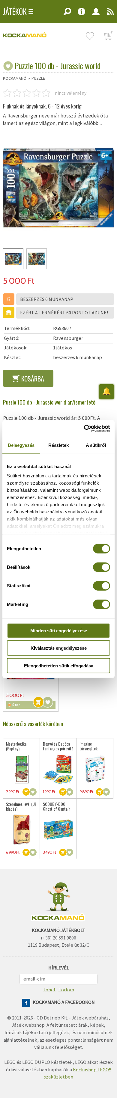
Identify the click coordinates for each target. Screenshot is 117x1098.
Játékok (15, 11)
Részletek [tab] (58, 444)
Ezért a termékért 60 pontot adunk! (64, 313)
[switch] (101, 567)
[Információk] (81, 13)
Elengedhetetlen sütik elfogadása (58, 665)
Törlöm (66, 990)
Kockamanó (14, 78)
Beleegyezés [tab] (21, 444)
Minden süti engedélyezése (58, 630)
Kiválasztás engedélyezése (59, 648)
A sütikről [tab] (96, 444)
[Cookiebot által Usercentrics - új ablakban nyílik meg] (84, 428)
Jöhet (49, 990)
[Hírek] (109, 13)
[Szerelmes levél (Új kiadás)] (21, 829)
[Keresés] (67, 13)
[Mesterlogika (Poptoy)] (21, 769)
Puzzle (38, 78)
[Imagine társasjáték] (95, 769)
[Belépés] (96, 13)
